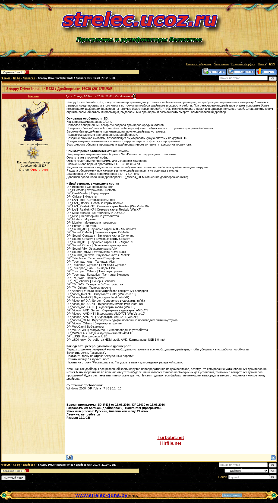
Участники (221, 64)
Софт (16, 78)
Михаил (33, 96)
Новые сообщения (198, 64)
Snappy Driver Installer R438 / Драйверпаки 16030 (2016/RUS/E (77, 78)
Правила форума (243, 64)
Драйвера (29, 78)
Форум (5, 78)
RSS (272, 64)
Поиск (262, 64)
